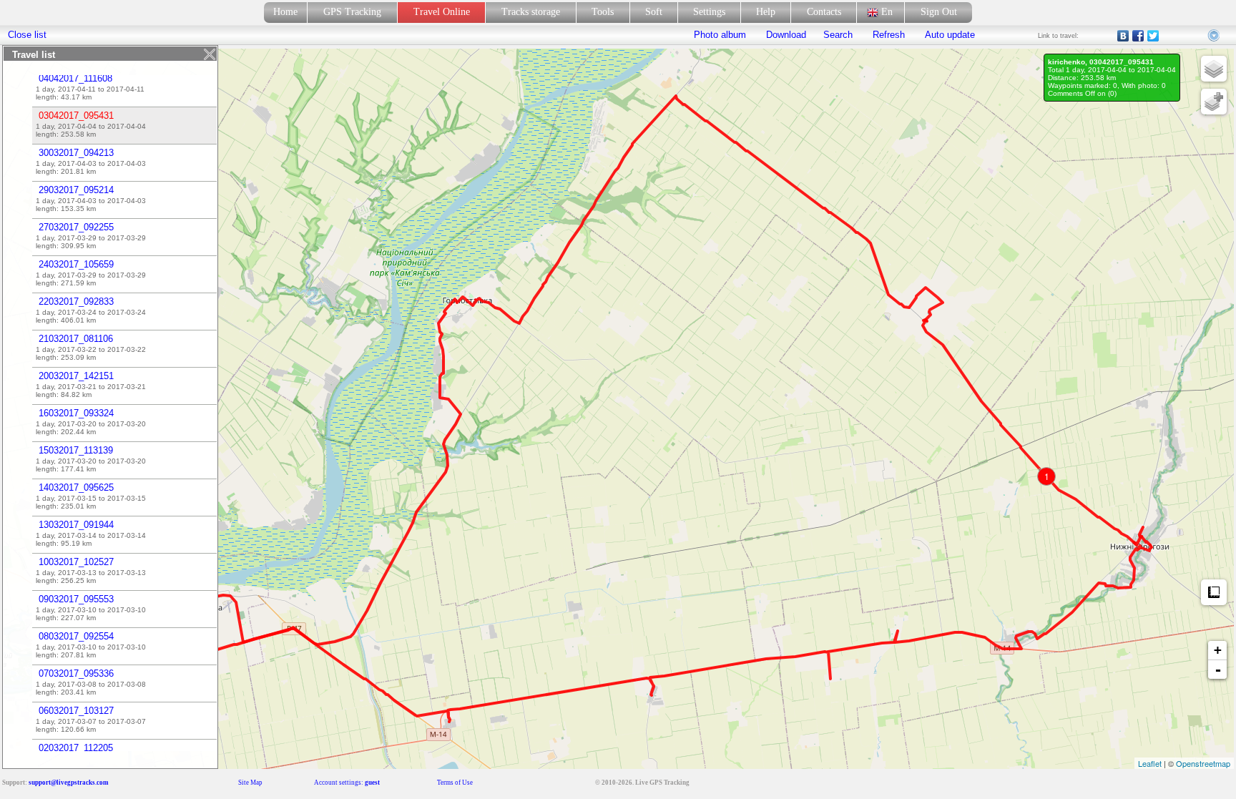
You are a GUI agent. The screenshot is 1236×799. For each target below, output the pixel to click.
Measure (1214, 592)
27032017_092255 (76, 227)
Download (784, 34)
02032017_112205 (76, 747)
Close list (27, 34)
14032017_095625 (76, 487)
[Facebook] (1138, 35)
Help (765, 11)
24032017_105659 (76, 264)
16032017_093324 (76, 413)
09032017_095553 (76, 599)
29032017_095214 (76, 190)
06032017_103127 (76, 710)
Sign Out (939, 11)
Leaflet (1150, 763)
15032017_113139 (76, 450)
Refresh (888, 34)
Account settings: (347, 782)
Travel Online (442, 11)
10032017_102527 (76, 562)
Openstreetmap (1203, 763)
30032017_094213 (76, 152)
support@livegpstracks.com (69, 782)
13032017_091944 (76, 524)
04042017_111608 (75, 78)
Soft (653, 11)
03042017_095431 (76, 115)
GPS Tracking (352, 11)
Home (285, 11)
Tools (602, 11)
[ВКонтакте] (1123, 35)
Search (838, 34)
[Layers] (1214, 69)
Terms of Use (455, 782)
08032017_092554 (76, 636)
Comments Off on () (1082, 93)
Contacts (824, 11)
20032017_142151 (76, 376)
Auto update (948, 34)
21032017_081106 (76, 338)
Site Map (250, 782)
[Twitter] (1153, 35)
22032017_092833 (76, 301)
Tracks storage (531, 11)
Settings (709, 11)
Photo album (720, 34)
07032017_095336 (76, 673)
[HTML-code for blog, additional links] (1214, 35)
